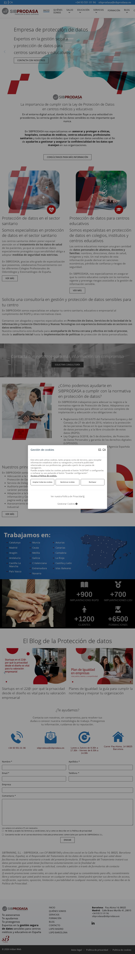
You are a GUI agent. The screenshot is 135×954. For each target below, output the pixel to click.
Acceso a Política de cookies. (44, 475)
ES (99, 449)
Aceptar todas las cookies (42, 482)
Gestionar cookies (67, 482)
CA (104, 449)
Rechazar (92, 482)
